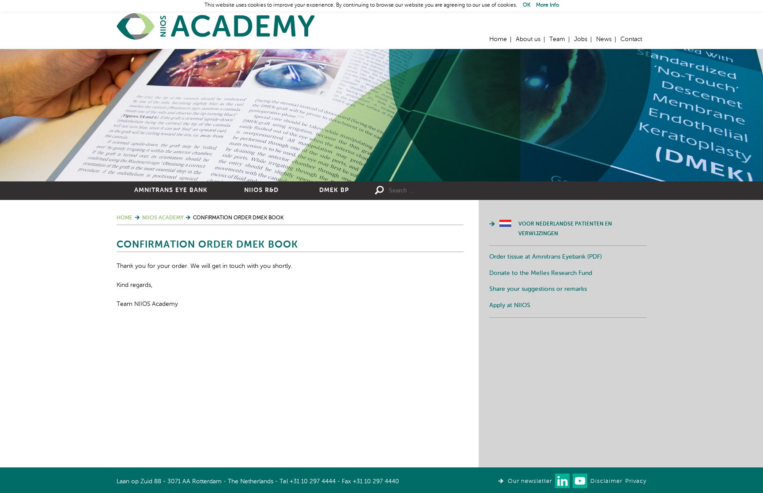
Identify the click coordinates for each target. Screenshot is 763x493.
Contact (631, 39)
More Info (547, 5)
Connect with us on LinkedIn (562, 481)
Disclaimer (606, 481)
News (604, 39)
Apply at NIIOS (509, 305)
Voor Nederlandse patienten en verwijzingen (565, 229)
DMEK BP (334, 190)
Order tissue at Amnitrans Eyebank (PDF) (545, 257)
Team (557, 39)
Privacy (635, 481)
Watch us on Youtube (580, 481)
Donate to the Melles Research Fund (540, 273)
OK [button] (526, 5)
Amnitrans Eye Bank (171, 190)
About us (528, 39)
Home (216, 26)
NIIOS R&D (261, 190)
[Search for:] (452, 191)
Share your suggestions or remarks (538, 289)
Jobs (580, 39)
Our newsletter (530, 481)
